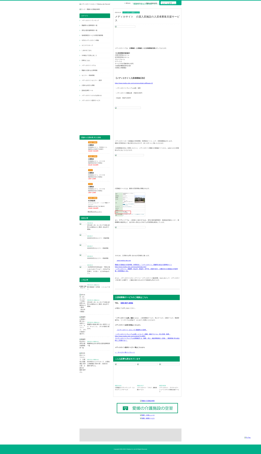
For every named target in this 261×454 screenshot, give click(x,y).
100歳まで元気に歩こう (89, 55)
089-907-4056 (127, 303)
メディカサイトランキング (90, 20)
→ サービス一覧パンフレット (125, 352)
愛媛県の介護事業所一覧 (89, 25)
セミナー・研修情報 (88, 75)
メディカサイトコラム (89, 65)
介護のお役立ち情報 (88, 85)
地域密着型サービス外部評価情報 (92, 35)
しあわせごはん (87, 50)
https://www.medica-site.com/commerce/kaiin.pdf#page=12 (134, 83)
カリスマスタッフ (87, 45)
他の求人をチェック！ (95, 211)
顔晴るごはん (86, 60)
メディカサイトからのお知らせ (92, 95)
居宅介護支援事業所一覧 (89, 30)
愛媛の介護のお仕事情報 (89, 70)
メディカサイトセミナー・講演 (92, 80)
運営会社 (128, 3)
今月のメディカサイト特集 (90, 40)
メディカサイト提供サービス (131, 12)
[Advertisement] (95, 118)
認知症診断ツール (87, 90)
